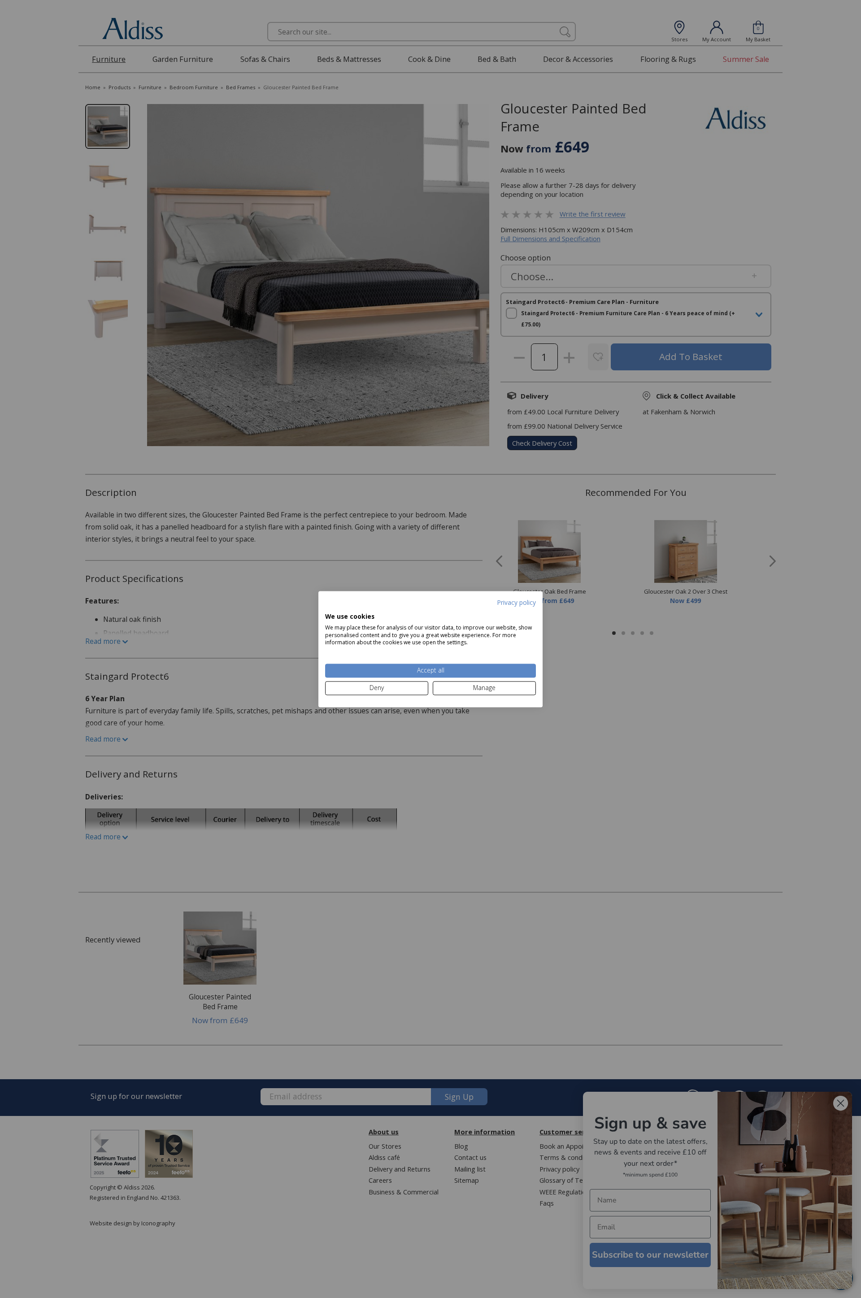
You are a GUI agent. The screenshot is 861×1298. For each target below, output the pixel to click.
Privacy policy (516, 602)
